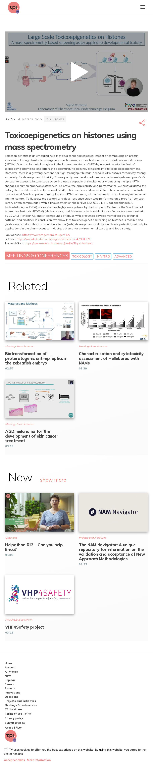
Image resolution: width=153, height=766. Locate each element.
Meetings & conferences (37, 256)
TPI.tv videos (13, 709)
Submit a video (15, 722)
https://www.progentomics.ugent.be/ (46, 235)
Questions (11, 696)
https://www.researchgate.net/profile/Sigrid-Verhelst (59, 243)
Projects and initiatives (20, 700)
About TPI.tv (13, 727)
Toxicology (82, 256)
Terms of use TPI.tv (18, 713)
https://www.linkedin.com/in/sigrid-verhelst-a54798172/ (53, 239)
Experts (10, 688)
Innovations (12, 692)
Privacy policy (14, 718)
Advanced (123, 256)
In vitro (103, 256)
